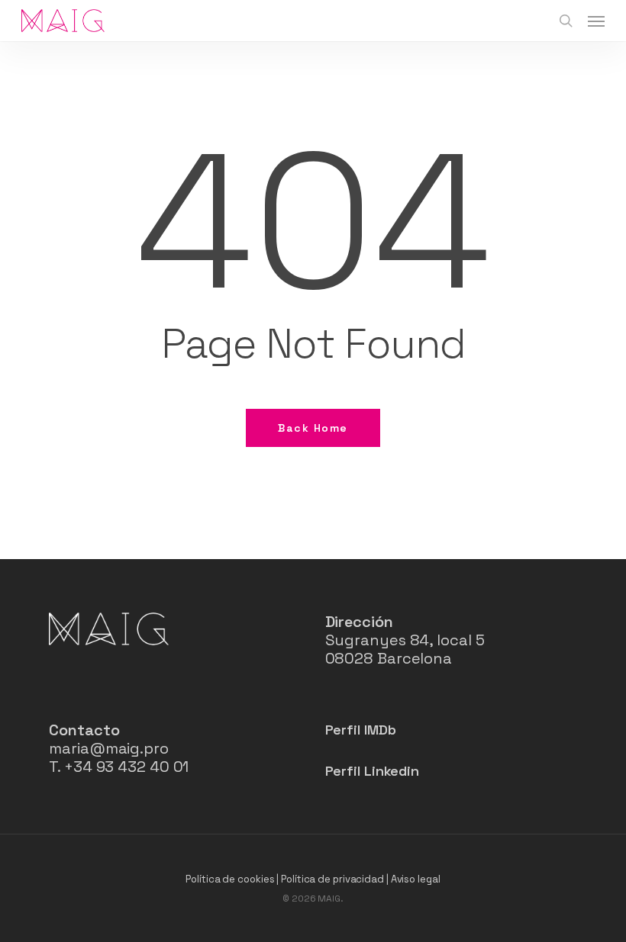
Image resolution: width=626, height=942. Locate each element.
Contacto (84, 730)
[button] (596, 20)
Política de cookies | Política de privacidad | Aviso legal (313, 879)
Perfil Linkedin (372, 771)
